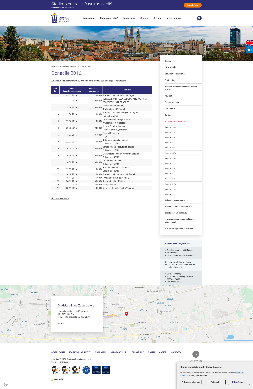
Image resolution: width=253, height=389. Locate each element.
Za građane (89, 18)
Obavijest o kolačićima (175, 74)
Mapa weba (176, 352)
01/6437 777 (175, 253)
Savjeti (157, 18)
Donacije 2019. (170, 163)
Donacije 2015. (170, 184)
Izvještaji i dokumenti (80, 352)
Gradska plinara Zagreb (60, 18)
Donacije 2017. (170, 174)
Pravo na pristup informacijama (178, 206)
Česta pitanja (58, 352)
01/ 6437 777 (68, 314)
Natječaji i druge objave (175, 200)
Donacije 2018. (170, 168)
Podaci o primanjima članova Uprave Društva (181, 88)
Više (60, 323)
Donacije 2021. (170, 153)
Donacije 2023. (170, 143)
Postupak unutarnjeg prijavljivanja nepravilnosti (179, 220)
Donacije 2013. (170, 194)
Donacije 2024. (170, 137)
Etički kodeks (170, 67)
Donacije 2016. (85, 66)
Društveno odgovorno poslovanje (179, 228)
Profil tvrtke (170, 80)
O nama (144, 18)
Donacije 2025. (170, 132)
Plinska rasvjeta (172, 102)
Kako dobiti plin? (109, 18)
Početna (54, 66)
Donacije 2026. (170, 127)
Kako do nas (170, 108)
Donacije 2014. (170, 189)
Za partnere (129, 18)
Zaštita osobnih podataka (176, 213)
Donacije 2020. (170, 158)
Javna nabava (173, 18)
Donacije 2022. (170, 148)
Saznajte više (192, 5)
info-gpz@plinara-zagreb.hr (184, 255)
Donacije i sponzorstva (68, 66)
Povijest (168, 96)
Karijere (168, 115)
